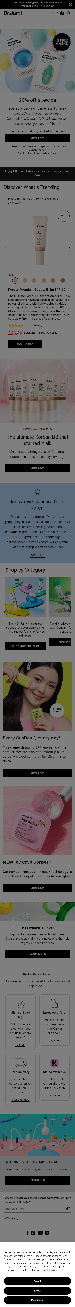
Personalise (37, 1300)
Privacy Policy (50, 1270)
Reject (37, 1290)
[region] (37, 1274)
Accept (37, 1281)
